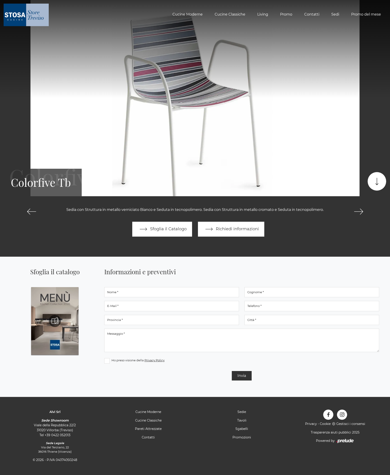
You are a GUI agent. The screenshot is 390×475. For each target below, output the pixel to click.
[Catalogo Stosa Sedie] (55, 321)
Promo (286, 14)
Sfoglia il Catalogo (168, 228)
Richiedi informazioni (237, 228)
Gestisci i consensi (350, 424)
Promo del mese (366, 14)
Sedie (241, 412)
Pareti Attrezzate (148, 429)
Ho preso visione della (138, 360)
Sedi (335, 14)
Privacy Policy (154, 360)
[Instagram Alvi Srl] (342, 415)
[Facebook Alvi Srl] (328, 415)
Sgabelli (241, 429)
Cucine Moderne (187, 14)
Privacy (311, 424)
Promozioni (241, 437)
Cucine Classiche (230, 14)
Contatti (311, 14)
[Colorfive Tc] (358, 211)
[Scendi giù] (376, 181)
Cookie (325, 424)
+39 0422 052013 (57, 435)
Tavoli (241, 420)
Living (262, 14)
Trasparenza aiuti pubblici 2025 (335, 432)
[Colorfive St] (31, 211)
